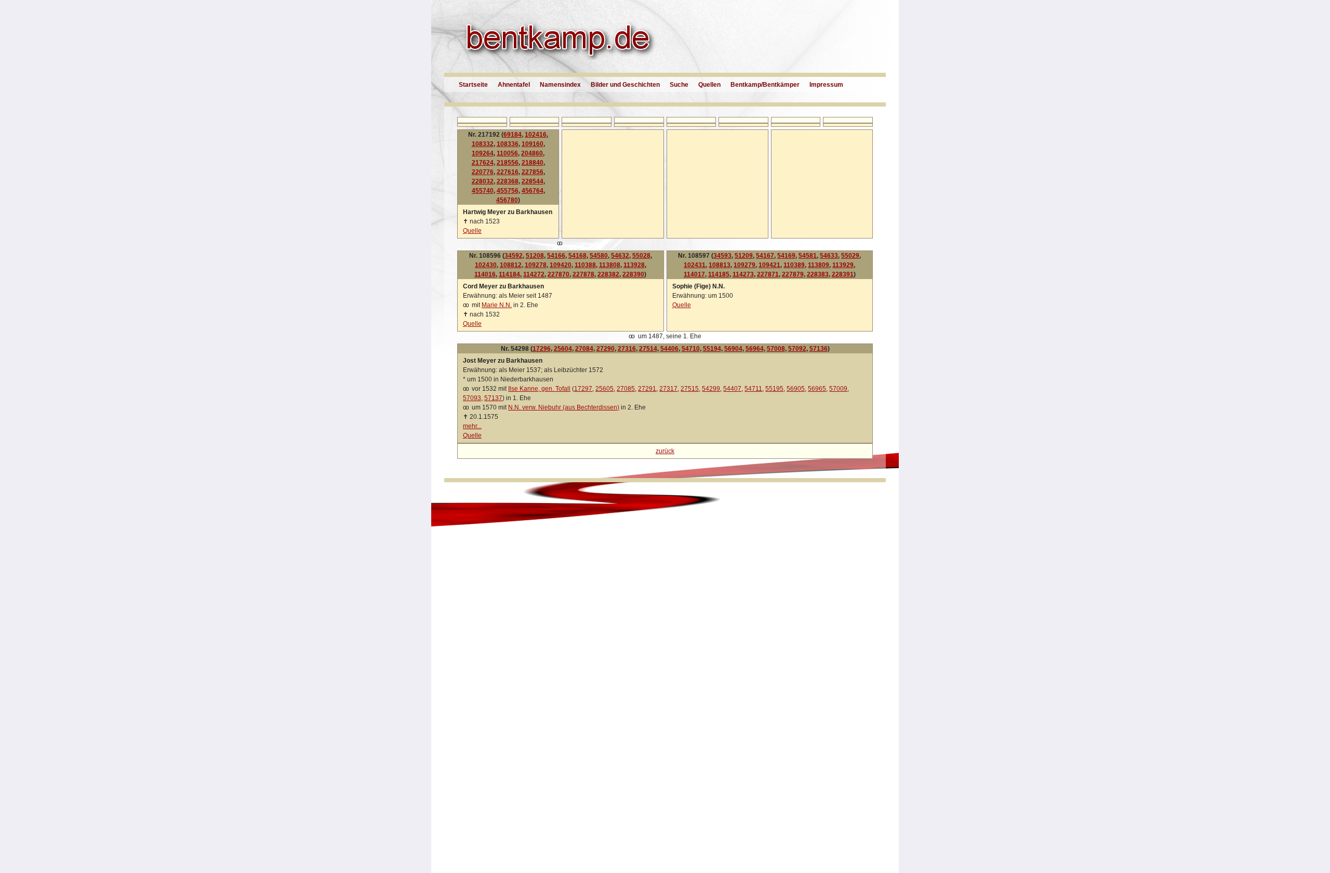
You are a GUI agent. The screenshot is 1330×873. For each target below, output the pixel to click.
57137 (493, 398)
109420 (560, 265)
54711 (753, 388)
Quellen (709, 84)
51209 (744, 255)
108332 (483, 144)
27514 (648, 348)
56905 (796, 388)
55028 (641, 255)
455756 (507, 190)
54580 (599, 255)
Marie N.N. (497, 305)
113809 (818, 265)
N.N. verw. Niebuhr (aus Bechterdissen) (563, 407)
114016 (485, 274)
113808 (609, 265)
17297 (583, 388)
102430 (486, 265)
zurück (665, 451)
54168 (577, 255)
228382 (608, 274)
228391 (843, 274)
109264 (483, 153)
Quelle (472, 230)
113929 (843, 265)
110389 (794, 265)
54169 (786, 255)
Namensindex (560, 84)
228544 (532, 181)
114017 (694, 274)
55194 (712, 348)
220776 (483, 172)
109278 (536, 265)
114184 (509, 274)
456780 (507, 200)
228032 (483, 181)
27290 (605, 348)
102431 (695, 265)
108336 (507, 144)
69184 (512, 134)
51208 (535, 255)
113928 (634, 265)
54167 (765, 255)
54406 (669, 348)
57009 (838, 388)
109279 (744, 265)
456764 (532, 190)
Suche (679, 84)
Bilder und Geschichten (625, 84)
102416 (536, 134)
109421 (769, 265)
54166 (556, 255)
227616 (507, 172)
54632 (620, 255)
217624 (483, 162)
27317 (668, 388)
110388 (585, 265)
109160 (532, 144)
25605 (604, 388)
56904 (733, 348)
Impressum (826, 84)
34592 (513, 255)
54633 (829, 255)
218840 (532, 162)
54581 (808, 255)
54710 (691, 348)
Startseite (473, 84)
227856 (532, 172)
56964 (755, 348)
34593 (722, 255)
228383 (818, 274)
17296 (542, 348)
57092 (797, 348)
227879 (793, 274)
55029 (850, 255)
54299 (711, 388)
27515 (690, 388)
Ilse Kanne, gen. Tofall (539, 388)
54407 (732, 388)
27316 (627, 348)
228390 (633, 274)
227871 (768, 274)
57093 (472, 398)
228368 (507, 181)
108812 (511, 265)
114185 (718, 274)
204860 (532, 153)
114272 (533, 274)
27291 (647, 388)
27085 (626, 388)
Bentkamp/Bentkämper (765, 84)
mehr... (472, 426)
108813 (719, 265)
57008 (776, 348)
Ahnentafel (514, 84)
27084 (584, 348)
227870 (558, 274)
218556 (507, 162)
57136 (818, 348)
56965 (817, 388)
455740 (483, 190)
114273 (743, 274)
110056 (507, 153)
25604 (563, 348)
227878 (583, 274)
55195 (774, 388)
